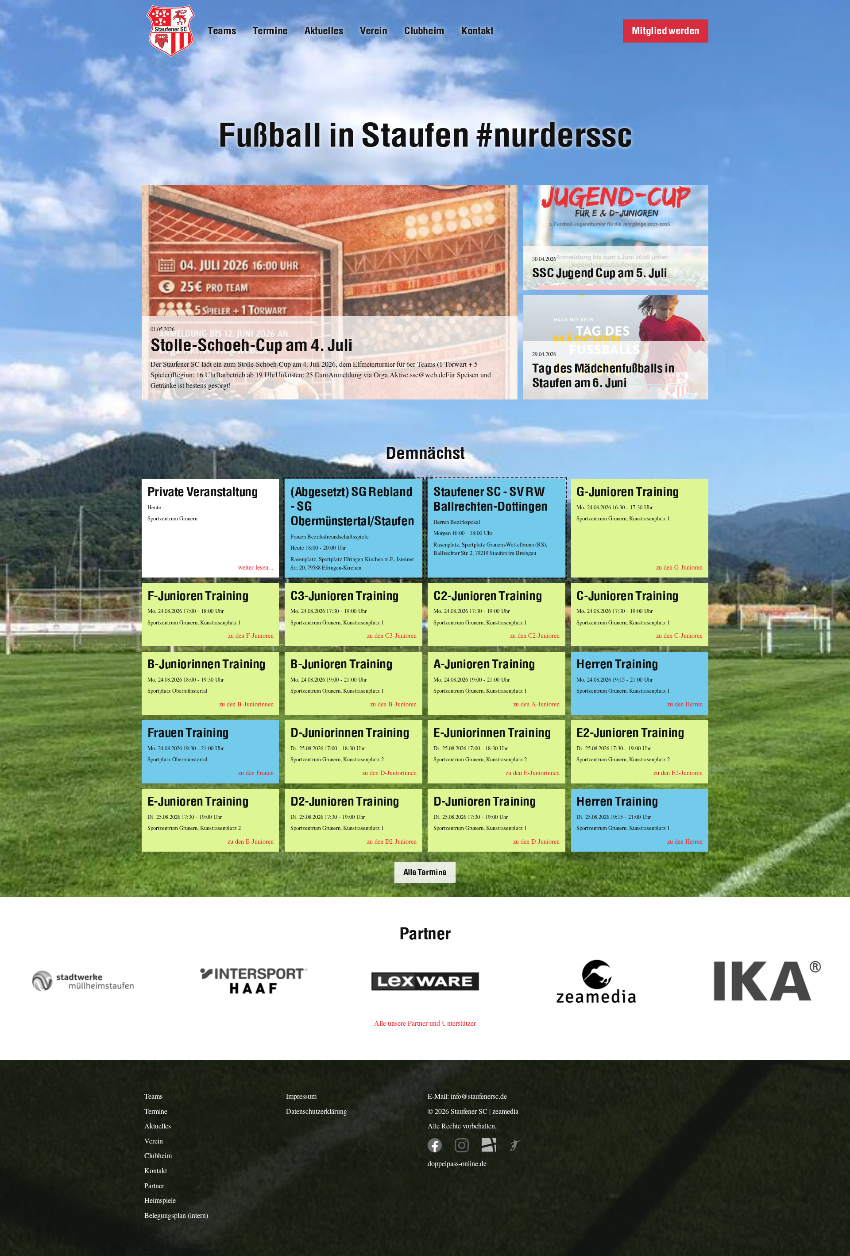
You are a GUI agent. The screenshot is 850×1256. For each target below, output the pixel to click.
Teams (222, 31)
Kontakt (477, 31)
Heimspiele (160, 1200)
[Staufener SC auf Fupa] (515, 1145)
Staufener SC (469, 1111)
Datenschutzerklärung (316, 1111)
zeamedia (505, 1111)
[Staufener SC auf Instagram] (462, 1145)
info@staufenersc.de (479, 1096)
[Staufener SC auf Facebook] (435, 1145)
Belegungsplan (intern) (176, 1215)
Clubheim (424, 31)
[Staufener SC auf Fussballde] (489, 1145)
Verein (373, 31)
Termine (270, 31)
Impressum (301, 1096)
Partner (154, 1185)
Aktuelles (324, 31)
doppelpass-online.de (457, 1163)
